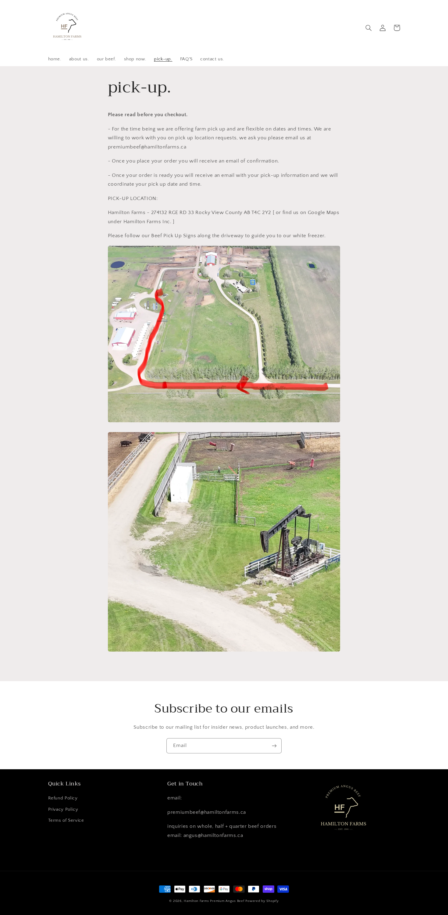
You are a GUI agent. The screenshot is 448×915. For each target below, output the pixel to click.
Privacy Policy (63, 809)
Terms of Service (66, 820)
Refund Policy (63, 798)
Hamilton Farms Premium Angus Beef (214, 901)
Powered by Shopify (262, 901)
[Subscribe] (274, 745)
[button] (369, 28)
